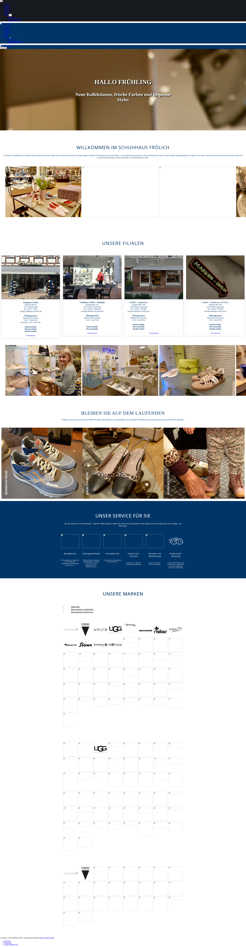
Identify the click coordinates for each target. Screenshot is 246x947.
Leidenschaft (8, 32)
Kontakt (6, 37)
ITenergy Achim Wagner (46, 938)
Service (6, 34)
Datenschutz (7, 943)
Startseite (6, 27)
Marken (6, 35)
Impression (7, 29)
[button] (43, 191)
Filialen (6, 30)
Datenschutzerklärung (14, 41)
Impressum (11, 39)
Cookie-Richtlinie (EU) (15, 42)
